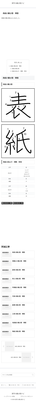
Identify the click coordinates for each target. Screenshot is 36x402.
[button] (32, 375)
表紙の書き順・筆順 (15, 66)
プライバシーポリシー (27, 396)
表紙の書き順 (15, 68)
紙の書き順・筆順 (7, 203)
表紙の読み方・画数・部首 (19, 71)
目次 (15, 62)
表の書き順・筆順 (19, 203)
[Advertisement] (18, 39)
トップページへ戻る (9, 396)
